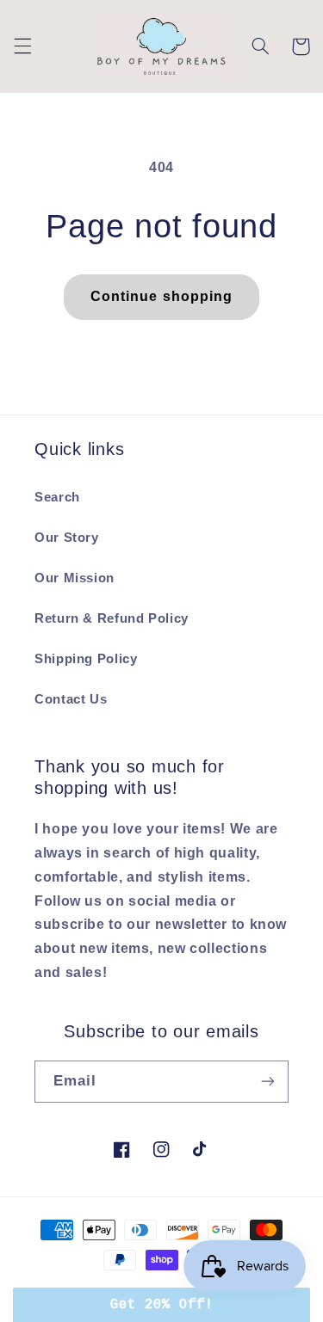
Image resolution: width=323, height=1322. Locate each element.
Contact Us (70, 699)
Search (57, 497)
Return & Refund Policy (111, 618)
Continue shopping (161, 296)
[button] (22, 46)
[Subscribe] (268, 1082)
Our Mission (74, 578)
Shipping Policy (85, 659)
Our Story (66, 537)
